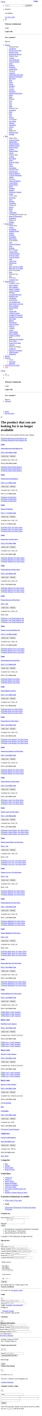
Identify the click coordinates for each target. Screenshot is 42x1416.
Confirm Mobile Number (9, 1251)
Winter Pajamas (14, 144)
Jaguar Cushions (14, 289)
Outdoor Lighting (14, 335)
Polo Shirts (12, 158)
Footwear (12, 71)
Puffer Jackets (13, 147)
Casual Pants (13, 69)
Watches (11, 123)
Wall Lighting (13, 332)
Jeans (10, 63)
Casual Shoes (13, 183)
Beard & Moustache (15, 216)
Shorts (11, 166)
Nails (10, 106)
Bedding (11, 293)
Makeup (11, 99)
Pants (10, 164)
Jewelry (11, 88)
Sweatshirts (12, 168)
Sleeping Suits (13, 132)
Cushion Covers (14, 283)
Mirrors (11, 321)
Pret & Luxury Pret (15, 50)
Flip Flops (12, 78)
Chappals (12, 73)
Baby (10, 265)
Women (7, 45)
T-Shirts (11, 58)
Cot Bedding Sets (14, 302)
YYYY (4, 1270)
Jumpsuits (12, 67)
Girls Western (13, 240)
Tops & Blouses (14, 60)
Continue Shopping (7, 1382)
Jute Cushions (13, 285)
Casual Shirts (13, 252)
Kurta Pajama (13, 172)
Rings (11, 95)
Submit (4, 1403)
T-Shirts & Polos (14, 253)
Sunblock (12, 363)
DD (3, 1266)
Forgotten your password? (14, 1305)
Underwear (12, 205)
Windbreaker (13, 142)
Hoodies (11, 201)
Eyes (10, 101)
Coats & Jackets (14, 62)
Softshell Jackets (14, 145)
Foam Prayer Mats (15, 343)
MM (3, 1268)
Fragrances (12, 110)
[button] (8, 401)
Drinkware (12, 354)
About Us (8, 1179)
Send (3, 1225)
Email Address (5, 1253)
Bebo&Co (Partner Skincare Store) (16, 1192)
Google (20, 1290)
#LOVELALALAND (12, 365)
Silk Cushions (13, 287)
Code (2, 1394)
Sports (11, 84)
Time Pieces (13, 322)
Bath (10, 337)
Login (3, 1305)
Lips (10, 104)
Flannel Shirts (13, 151)
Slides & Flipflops (15, 181)
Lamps (11, 330)
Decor (11, 309)
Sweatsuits (12, 203)
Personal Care (13, 108)
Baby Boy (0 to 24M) (16, 268)
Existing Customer (7, 1339)
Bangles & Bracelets (15, 93)
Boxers (11, 207)
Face (10, 103)
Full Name (4, 1247)
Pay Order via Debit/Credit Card (15, 1189)
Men (6, 136)
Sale (6, 367)
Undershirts (12, 213)
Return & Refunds (11, 1183)
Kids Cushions (13, 306)
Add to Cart (5, 456)
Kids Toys (12, 278)
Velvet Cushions (14, 291)
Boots (11, 186)
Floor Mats (12, 319)
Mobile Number (6, 1249)
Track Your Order (10, 1187)
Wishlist (12, 456)
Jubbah (11, 177)
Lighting (11, 328)
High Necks (13, 239)
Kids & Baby (9, 224)
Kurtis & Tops (13, 52)
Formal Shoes (13, 185)
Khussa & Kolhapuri (15, 77)
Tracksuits (12, 198)
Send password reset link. (9, 1355)
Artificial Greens (14, 313)
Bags (10, 129)
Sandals (11, 190)
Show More (4, 1156)
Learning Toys (13, 280)
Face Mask (12, 121)
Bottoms (11, 65)
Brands (7, 356)
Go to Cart (17, 1382)
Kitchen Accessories (15, 350)
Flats (10, 80)
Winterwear (12, 263)
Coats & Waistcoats (15, 175)
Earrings (11, 90)
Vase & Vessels (14, 324)
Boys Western (13, 250)
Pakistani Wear (14, 47)
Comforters (12, 298)
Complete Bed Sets (15, 294)
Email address (5, 1217)
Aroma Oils (13, 311)
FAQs (7, 1191)
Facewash (12, 362)
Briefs (11, 209)
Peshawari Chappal (15, 192)
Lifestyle (12, 345)
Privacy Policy (9, 1181)
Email (3, 1301)
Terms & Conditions (11, 1185)
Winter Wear (13, 138)
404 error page (9, 413)
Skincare (7, 358)
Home (7, 411)
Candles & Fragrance (16, 315)
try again (9, 1408)
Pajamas (11, 134)
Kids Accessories (14, 270)
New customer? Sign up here (10, 1313)
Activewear (12, 261)
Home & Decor (10, 281)
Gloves (11, 127)
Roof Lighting (13, 334)
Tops (10, 199)
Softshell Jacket (14, 231)
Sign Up (4, 1281)
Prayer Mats (13, 341)
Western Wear (13, 56)
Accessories (13, 119)
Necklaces (12, 91)
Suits (10, 259)
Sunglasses (12, 125)
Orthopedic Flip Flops (16, 75)
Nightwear (12, 131)
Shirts (11, 160)
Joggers (11, 149)
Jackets (11, 227)
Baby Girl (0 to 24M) (16, 267)
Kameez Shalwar (14, 173)
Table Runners (13, 352)
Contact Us (8, 1177)
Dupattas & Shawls (15, 54)
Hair (10, 114)
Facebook (14, 1290)
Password (4, 1255)
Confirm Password (7, 1257)
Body (11, 112)
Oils (10, 276)
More (10, 97)
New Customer (6, 1341)
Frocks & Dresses (14, 244)
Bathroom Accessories (16, 339)
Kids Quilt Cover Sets (16, 304)
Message (3, 1223)
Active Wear (13, 196)
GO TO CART (10, 17)
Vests (10, 211)
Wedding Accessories (16, 317)
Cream (11, 360)
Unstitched (12, 49)
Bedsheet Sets (13, 296)
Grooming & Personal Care (18, 214)
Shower (11, 118)
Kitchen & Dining (15, 347)
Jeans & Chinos (14, 162)
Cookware (12, 348)
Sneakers (12, 86)
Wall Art (11, 326)
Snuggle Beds (13, 308)
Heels (11, 82)
